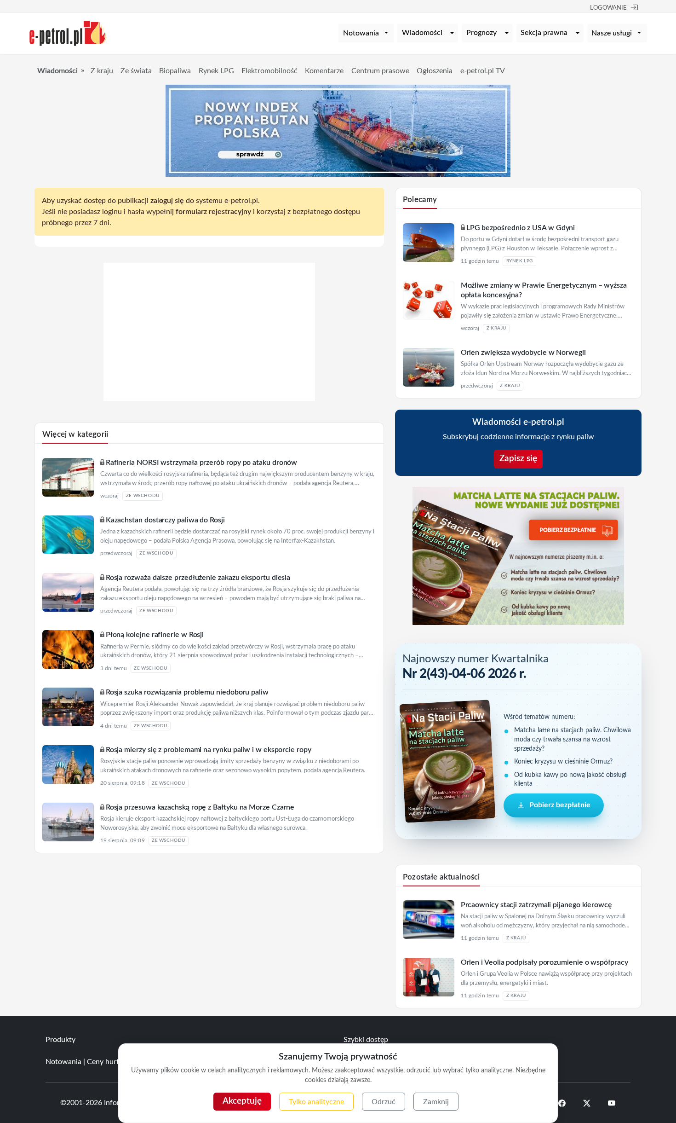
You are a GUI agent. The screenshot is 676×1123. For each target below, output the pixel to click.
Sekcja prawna (544, 32)
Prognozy (481, 32)
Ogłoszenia (435, 71)
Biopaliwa (175, 71)
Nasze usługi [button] (611, 33)
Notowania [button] (361, 33)
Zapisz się (518, 458)
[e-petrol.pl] (68, 32)
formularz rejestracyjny (213, 211)
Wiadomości (422, 32)
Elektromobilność (269, 71)
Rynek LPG (216, 71)
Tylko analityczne (316, 1102)
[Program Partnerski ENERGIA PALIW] (209, 398)
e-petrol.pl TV (482, 71)
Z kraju (102, 71)
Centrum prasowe (380, 71)
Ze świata (136, 71)
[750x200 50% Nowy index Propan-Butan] (338, 130)
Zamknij (436, 1102)
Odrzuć (383, 1102)
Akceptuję (242, 1101)
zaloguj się (167, 200)
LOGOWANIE (608, 8)
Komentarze (324, 71)
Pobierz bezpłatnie (559, 805)
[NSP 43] (518, 555)
